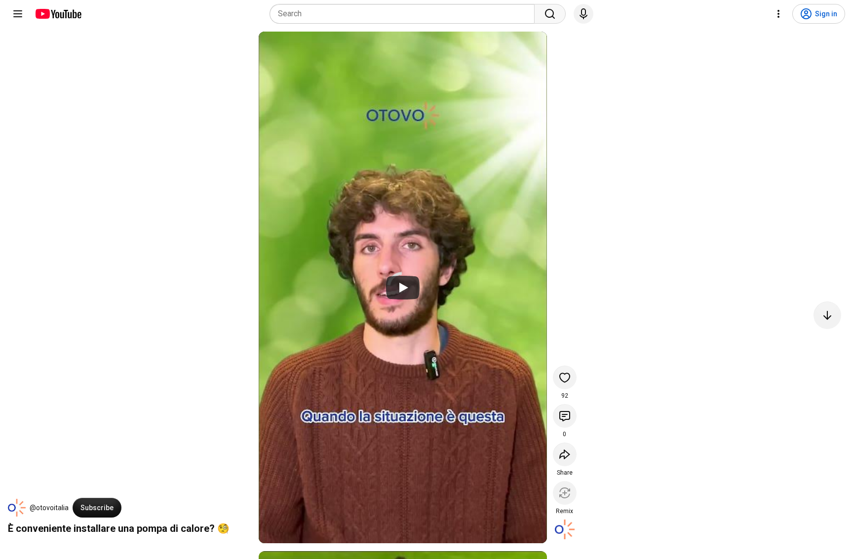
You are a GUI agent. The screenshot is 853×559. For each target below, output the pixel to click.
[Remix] (565, 493)
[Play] (403, 287)
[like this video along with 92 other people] (565, 377)
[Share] (565, 454)
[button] (17, 508)
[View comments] (565, 416)
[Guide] (18, 14)
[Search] (550, 14)
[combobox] (405, 14)
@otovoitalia (49, 508)
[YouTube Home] (58, 14)
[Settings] (778, 14)
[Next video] (827, 315)
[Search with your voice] (583, 14)
